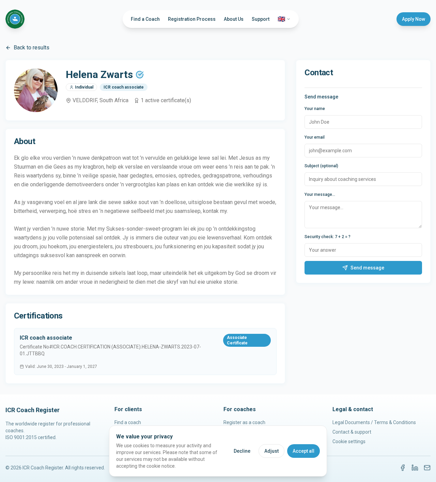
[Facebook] (402, 467)
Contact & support (351, 432)
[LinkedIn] (414, 467)
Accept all (303, 451)
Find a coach (127, 422)
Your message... (320, 194)
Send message (367, 267)
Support (260, 19)
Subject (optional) (321, 166)
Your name (315, 108)
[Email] (427, 467)
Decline (242, 451)
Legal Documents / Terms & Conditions (374, 422)
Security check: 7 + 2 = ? (328, 236)
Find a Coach (145, 19)
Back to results (31, 47)
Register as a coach (244, 422)
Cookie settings (348, 441)
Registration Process (192, 19)
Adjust (271, 451)
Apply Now (413, 19)
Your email (315, 137)
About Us (234, 19)
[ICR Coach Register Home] (15, 19)
